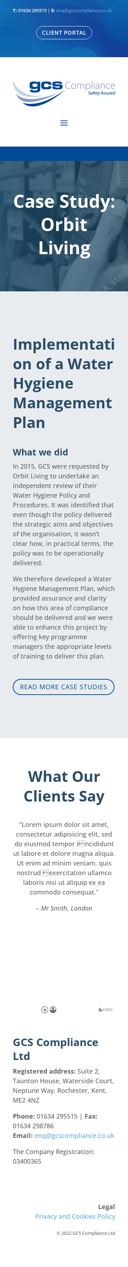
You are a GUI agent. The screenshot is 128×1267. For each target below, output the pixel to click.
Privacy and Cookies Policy (75, 1216)
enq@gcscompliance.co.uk (84, 10)
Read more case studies (63, 686)
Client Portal (64, 32)
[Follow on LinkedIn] (109, 1182)
